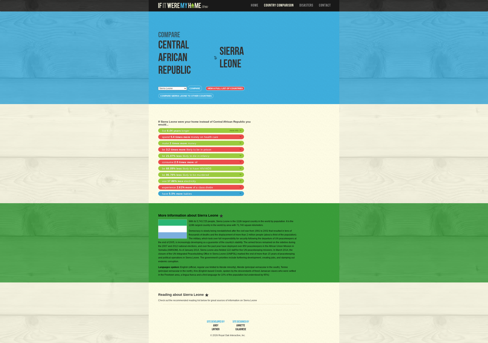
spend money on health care (190, 136)
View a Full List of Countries (225, 88)
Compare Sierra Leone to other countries (186, 96)
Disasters (306, 6)
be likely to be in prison (186, 149)
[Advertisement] (245, 21)
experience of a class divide (187, 187)
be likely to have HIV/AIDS (186, 168)
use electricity (179, 181)
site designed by (241, 325)
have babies (177, 193)
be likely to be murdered (185, 174)
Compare (194, 88)
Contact (325, 6)
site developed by (216, 325)
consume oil (179, 162)
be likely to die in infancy (185, 155)
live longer (175, 130)
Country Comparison (279, 6)
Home (254, 6)
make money (179, 143)
